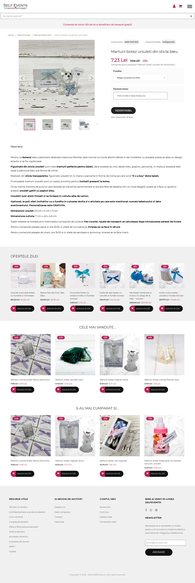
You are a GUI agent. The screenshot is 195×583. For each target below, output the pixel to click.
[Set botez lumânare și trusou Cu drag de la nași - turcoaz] (142, 275)
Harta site (59, 522)
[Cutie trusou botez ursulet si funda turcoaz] (171, 275)
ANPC (12, 546)
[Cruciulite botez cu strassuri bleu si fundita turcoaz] (82, 275)
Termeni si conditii (18, 507)
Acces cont (105, 507)
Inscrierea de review (19, 541)
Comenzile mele (108, 522)
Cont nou (104, 512)
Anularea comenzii (18, 536)
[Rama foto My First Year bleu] (53, 275)
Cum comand (16, 517)
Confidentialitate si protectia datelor (27, 512)
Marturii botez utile (42, 35)
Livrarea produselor (18, 522)
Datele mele (106, 517)
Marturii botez (24, 35)
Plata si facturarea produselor (23, 527)
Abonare (158, 552)
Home (11, 35)
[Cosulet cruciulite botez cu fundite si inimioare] (23, 275)
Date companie (62, 512)
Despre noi (60, 507)
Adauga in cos (24, 309)
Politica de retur (17, 531)
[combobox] (140, 77)
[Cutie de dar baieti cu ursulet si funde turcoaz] (112, 275)
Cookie (12, 551)
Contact (58, 517)
